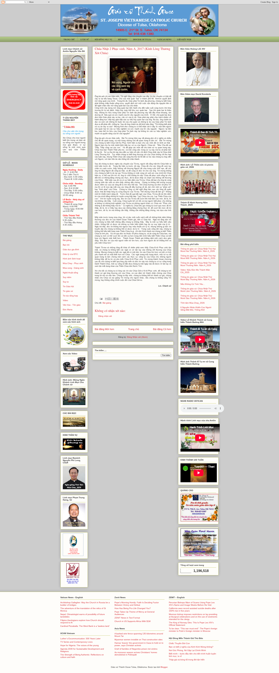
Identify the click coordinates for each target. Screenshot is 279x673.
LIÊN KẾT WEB (184, 39)
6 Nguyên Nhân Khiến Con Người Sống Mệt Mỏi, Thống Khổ (195, 308)
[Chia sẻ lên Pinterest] (117, 298)
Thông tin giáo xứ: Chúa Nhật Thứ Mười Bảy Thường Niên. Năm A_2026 (197, 278)
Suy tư (66, 282)
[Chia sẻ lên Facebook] (114, 298)
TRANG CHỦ (69, 39)
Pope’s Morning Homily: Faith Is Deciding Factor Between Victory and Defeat (137, 603)
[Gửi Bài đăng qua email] (101, 298)
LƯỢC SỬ (85, 39)
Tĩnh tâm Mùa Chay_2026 (192, 303)
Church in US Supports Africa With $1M (133, 621)
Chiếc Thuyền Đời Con (179, 643)
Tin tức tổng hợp (70, 296)
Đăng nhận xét (105, 316)
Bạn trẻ (66, 245)
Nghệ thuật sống (70, 272)
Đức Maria (67, 309)
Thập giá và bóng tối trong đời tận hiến (187, 659)
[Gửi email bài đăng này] (106, 298)
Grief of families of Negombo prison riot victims (136, 649)
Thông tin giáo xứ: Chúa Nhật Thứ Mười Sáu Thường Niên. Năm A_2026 (197, 297)
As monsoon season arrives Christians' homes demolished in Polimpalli (136, 653)
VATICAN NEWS (164, 39)
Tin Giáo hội (68, 286)
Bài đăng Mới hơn (104, 329)
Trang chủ (133, 329)
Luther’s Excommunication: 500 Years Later (80, 638)
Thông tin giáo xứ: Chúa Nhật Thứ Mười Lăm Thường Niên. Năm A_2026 (198, 289)
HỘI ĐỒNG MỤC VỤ (103, 39)
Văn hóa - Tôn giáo (72, 305)
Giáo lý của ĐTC (70, 254)
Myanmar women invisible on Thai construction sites (138, 639)
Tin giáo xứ (68, 291)
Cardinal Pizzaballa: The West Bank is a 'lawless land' (85, 626)
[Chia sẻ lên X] (111, 298)
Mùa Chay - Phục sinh (73, 263)
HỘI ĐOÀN (122, 39)
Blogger (164, 667)
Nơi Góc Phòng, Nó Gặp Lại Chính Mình (187, 650)
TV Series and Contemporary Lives (76, 642)
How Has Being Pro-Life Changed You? (133, 608)
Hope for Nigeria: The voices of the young (79, 645)
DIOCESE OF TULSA (142, 39)
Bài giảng (107, 303)
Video (65, 300)
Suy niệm (67, 277)
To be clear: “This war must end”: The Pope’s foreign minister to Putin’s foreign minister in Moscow (193, 629)
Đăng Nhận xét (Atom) (137, 337)
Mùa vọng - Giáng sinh (73, 268)
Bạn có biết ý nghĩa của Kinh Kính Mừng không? (191, 647)
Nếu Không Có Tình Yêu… (192, 284)
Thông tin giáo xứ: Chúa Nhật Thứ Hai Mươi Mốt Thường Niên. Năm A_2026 (198, 257)
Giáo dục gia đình (71, 249)
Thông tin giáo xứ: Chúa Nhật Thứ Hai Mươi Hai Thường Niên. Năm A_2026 (198, 250)
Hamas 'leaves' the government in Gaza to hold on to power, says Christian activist (139, 644)
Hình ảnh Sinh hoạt (72, 258)
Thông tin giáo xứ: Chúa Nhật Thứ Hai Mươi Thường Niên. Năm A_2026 (198, 264)
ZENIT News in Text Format (127, 618)
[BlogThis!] (109, 298)
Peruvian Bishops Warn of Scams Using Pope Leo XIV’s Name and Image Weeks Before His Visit (192, 603)
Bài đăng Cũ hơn (162, 329)
